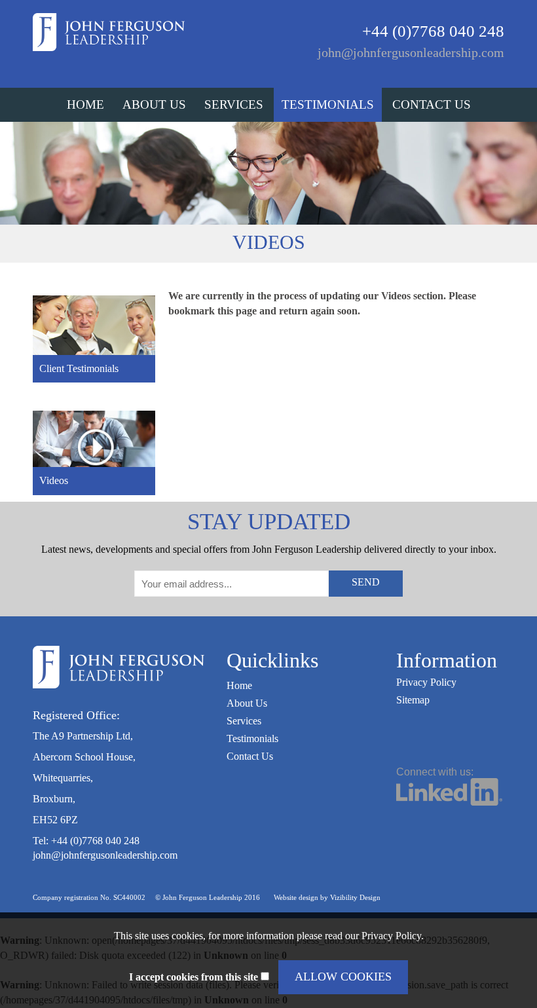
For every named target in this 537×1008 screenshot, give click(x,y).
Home (85, 104)
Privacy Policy (426, 682)
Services (233, 104)
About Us (154, 104)
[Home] (109, 31)
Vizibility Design (355, 897)
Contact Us (431, 104)
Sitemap (413, 699)
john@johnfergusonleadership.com (411, 52)
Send (366, 582)
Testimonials (328, 104)
